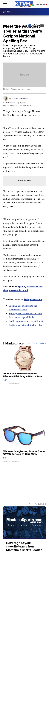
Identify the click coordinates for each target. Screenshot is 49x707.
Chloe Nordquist (20, 98)
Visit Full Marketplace (37, 343)
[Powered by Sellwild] (42, 504)
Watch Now (41, 4)
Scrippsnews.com (33, 299)
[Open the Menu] (4, 4)
